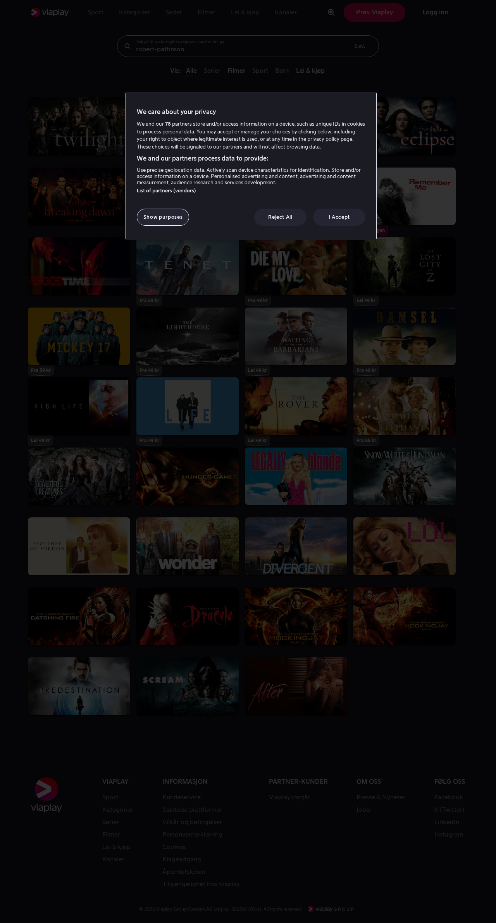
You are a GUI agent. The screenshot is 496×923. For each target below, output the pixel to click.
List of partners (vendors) (166, 190)
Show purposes (163, 217)
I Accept (339, 217)
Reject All (280, 217)
